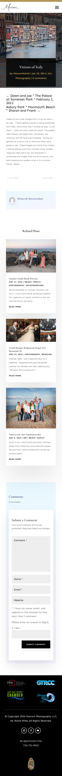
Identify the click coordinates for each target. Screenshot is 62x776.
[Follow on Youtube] (38, 730)
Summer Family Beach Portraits (23, 278)
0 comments (39, 78)
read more (15, 307)
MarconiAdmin (21, 73)
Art (50, 73)
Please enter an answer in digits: (30, 622)
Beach (28, 282)
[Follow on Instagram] (24, 730)
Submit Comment (35, 644)
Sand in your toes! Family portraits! (25, 434)
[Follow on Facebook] (31, 730)
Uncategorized (34, 285)
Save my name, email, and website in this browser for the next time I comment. (29, 612)
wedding (47, 354)
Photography (23, 78)
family (37, 282)
